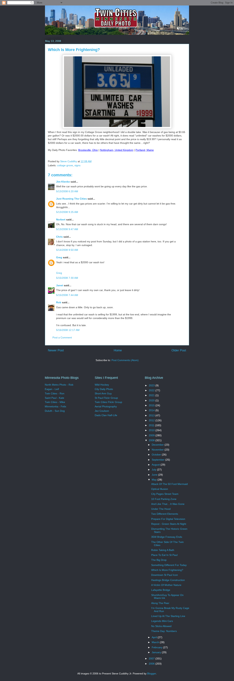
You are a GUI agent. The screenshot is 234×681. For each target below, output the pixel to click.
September (158, 459)
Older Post (178, 350)
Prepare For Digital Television (168, 518)
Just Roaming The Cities (71, 198)
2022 (152, 390)
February (157, 647)
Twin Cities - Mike (55, 402)
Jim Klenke (63, 181)
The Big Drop (159, 559)
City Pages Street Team (164, 493)
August (156, 464)
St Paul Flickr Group (106, 397)
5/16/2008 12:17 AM (68, 330)
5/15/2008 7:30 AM (67, 277)
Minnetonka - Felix (55, 406)
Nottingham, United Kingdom (116, 150)
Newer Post (56, 350)
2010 (152, 430)
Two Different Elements (164, 513)
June (155, 474)
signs (77, 165)
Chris (59, 236)
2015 (152, 405)
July (154, 469)
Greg (59, 257)
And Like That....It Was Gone (167, 503)
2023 (152, 385)
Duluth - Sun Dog (55, 410)
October (157, 454)
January (157, 652)
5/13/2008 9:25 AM (67, 212)
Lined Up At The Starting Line (168, 616)
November (158, 449)
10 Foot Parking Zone (163, 499)
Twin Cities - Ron (54, 393)
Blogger (151, 673)
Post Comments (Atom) (125, 360)
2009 (152, 435)
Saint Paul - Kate (54, 397)
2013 (152, 415)
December (158, 444)
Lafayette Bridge (160, 589)
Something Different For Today (169, 565)
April (155, 637)
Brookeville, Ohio (88, 150)
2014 (152, 410)
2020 (152, 400)
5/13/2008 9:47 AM (67, 229)
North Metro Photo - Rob (59, 384)
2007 (152, 658)
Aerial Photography (106, 406)
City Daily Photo (104, 389)
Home (118, 350)
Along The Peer (160, 603)
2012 (152, 420)
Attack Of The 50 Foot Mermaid (169, 484)
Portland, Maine (144, 150)
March (156, 642)
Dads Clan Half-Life (106, 415)
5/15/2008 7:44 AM (67, 295)
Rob (58, 302)
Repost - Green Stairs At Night (168, 523)
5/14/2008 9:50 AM (67, 249)
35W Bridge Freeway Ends (166, 536)
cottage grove (65, 165)
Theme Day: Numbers (164, 631)
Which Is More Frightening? (167, 570)
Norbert (60, 219)
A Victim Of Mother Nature (166, 585)
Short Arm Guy (103, 393)
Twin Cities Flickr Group (108, 402)
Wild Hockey (102, 384)
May (154, 479)
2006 (152, 663)
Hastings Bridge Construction (168, 580)
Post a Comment (62, 337)
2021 (152, 395)
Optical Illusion (159, 488)
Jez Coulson (102, 410)
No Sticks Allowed (161, 626)
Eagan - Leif (52, 389)
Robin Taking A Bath (162, 550)
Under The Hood (161, 508)
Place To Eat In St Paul (164, 555)
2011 (152, 425)
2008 (152, 440)
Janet (59, 285)
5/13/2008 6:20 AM (67, 191)
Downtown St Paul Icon (164, 574)
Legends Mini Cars (162, 621)
